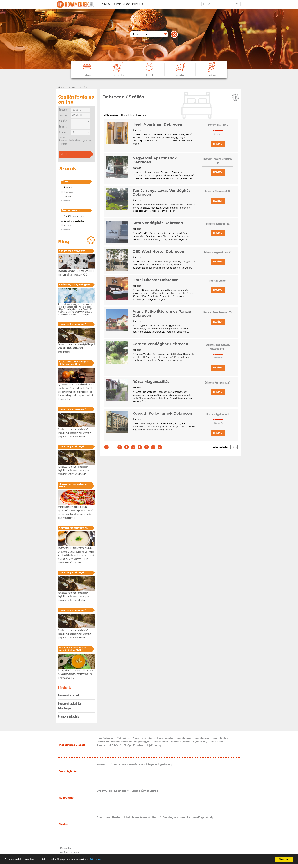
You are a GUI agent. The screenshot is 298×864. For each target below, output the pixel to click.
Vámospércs (161, 741)
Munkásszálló (141, 817)
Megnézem (217, 144)
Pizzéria (115, 764)
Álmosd (101, 745)
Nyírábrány (200, 741)
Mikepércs (123, 738)
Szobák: (63, 121)
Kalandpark (121, 791)
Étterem (102, 764)
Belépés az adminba (70, 852)
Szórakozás (211, 75)
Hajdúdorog (153, 745)
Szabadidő (180, 75)
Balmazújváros (180, 741)
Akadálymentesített (74, 216)
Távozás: (63, 115)
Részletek (95, 859)
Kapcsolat (65, 848)
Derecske (103, 741)
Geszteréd (216, 741)
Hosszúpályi (165, 738)
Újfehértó (115, 745)
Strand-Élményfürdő (145, 791)
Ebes (136, 738)
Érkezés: (63, 109)
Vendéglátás (68, 771)
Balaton (68, 226)
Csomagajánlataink (68, 716)
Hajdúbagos (183, 738)
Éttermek (149, 75)
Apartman (69, 187)
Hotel (126, 817)
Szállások (87, 75)
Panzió (156, 817)
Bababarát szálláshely (75, 221)
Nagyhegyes (142, 741)
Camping (68, 192)
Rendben (284, 859)
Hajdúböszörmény (205, 738)
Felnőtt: (63, 126)
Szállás (63, 824)
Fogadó (67, 197)
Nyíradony (148, 738)
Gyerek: (62, 132)
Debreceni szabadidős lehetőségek (69, 706)
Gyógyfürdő (104, 791)
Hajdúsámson (106, 738)
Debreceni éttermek (68, 695)
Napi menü (129, 764)
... (153, 447)
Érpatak (138, 745)
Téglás (224, 738)
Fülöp (127, 745)
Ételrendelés (118, 75)
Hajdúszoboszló (121, 741)
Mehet (64, 154)
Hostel (116, 817)
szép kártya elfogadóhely (155, 764)
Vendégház (170, 817)
